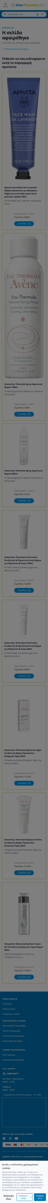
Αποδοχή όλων (40, 1197)
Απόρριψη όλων (8, 1197)
